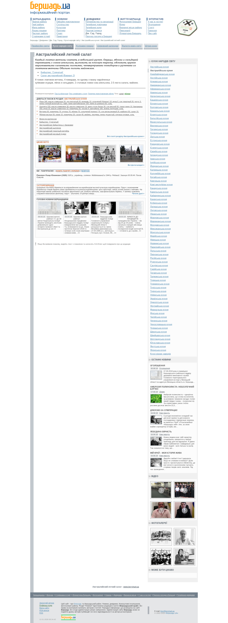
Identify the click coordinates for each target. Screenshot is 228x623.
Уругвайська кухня (159, 306)
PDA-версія (44, 610)
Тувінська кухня (158, 291)
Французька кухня (159, 309)
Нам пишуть (164, 413)
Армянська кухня (159, 92)
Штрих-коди (151, 46)
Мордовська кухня (159, 217)
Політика (60, 30)
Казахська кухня (158, 199)
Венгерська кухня (159, 125)
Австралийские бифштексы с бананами (56, 125)
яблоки (127, 94)
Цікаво (162, 392)
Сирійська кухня (158, 269)
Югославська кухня (160, 343)
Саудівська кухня (159, 265)
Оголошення (154, 24)
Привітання (62, 36)
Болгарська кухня (159, 107)
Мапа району (38, 27)
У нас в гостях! (155, 21)
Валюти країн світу (131, 46)
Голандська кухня (159, 133)
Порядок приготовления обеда (101, 94)
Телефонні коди (93, 27)
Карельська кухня (159, 192)
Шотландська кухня (160, 339)
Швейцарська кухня (160, 335)
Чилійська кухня (158, 317)
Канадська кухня (158, 188)
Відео (122, 24)
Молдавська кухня (159, 225)
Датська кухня (157, 136)
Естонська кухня (158, 140)
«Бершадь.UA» (171, 613)
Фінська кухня (157, 313)
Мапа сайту (44, 608)
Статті (151, 27)
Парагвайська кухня (160, 247)
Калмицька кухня (159, 170)
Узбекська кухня (158, 295)
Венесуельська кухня (161, 122)
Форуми (50, 595)
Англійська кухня (159, 78)
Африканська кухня (160, 89)
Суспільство (62, 24)
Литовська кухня (158, 210)
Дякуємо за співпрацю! (163, 410)
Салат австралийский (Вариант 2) (58, 75)
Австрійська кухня (159, 67)
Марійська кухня (158, 236)
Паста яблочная (61, 94)
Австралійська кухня (75, 99)
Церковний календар (107, 46)
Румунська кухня (159, 262)
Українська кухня (158, 298)
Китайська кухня (158, 177)
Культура (61, 27)
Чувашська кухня (159, 328)
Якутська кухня (158, 346)
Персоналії (124, 30)
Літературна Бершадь (130, 33)
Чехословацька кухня (161, 324)
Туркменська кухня (159, 284)
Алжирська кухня (159, 81)
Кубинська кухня (158, 203)
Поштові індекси (93, 30)
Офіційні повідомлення (68, 21)
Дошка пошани (39, 30)
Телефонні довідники (96, 24)
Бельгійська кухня (159, 118)
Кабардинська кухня (160, 195)
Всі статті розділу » (125, 136)
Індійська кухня (158, 162)
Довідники (93, 19)
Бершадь (78, 604)
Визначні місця (130, 595)
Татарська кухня (158, 273)
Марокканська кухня (160, 221)
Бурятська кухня (158, 114)
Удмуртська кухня (159, 302)
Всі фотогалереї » (136, 165)
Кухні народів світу (62, 46)
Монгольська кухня (160, 232)
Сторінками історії (41, 36)
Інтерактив (156, 19)
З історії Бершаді (45, 185)
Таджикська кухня (159, 276)
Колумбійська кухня (160, 173)
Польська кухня (158, 251)
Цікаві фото (43, 142)
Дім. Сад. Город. (93, 33)
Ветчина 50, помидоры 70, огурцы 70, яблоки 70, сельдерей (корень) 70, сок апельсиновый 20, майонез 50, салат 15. (89, 112)
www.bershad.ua (131, 587)
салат (121, 94)
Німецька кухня (158, 239)
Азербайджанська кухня (162, 74)
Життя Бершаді (130, 19)
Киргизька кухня (158, 181)
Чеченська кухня (158, 320)
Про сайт (152, 33)
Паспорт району (40, 33)
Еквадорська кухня (160, 144)
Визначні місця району (130, 27)
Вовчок (85, 171)
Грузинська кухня (159, 129)
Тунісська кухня (158, 287)
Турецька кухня (158, 280)
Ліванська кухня (158, 214)
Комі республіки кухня (161, 184)
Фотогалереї (159, 523)
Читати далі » (138, 194)
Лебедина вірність (161, 432)
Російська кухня (158, 258)
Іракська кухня (157, 159)
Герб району (38, 24)
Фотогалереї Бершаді (130, 21)
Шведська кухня (158, 331)
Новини (62, 19)
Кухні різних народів (160, 354)
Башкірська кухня (159, 100)
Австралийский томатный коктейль (54, 131)
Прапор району (39, 21)
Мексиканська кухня (160, 228)
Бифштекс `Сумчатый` (52, 72)
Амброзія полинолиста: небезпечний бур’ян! (172, 388)
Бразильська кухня (160, 111)
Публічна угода (45, 605)
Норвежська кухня (159, 243)
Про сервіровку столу (78, 94)
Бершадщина (42, 19)
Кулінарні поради (84, 46)
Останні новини (161, 359)
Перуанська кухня (159, 254)
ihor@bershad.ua (167, 611)
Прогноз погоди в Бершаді (98, 36)
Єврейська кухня (158, 151)
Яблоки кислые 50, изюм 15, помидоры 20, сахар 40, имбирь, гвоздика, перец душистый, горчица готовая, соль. (87, 115)
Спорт (59, 33)
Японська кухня (158, 350)
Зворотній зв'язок (46, 603)
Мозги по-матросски (48, 119)
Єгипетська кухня (159, 148)
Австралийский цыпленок (50, 128)
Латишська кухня (159, 206)
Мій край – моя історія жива (166, 453)
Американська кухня (160, 85)
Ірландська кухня (159, 155)
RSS (41, 613)
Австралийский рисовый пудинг (52, 134)
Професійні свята (40, 46)
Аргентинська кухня (160, 96)
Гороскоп (152, 30)
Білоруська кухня (159, 103)
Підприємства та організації (99, 21)
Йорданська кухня (159, 166)
